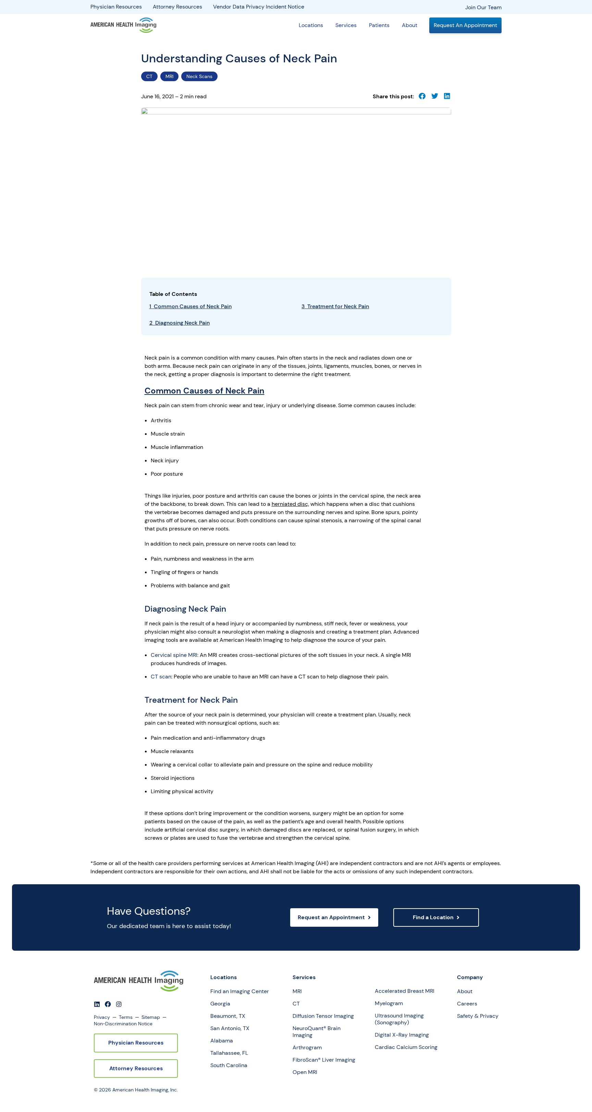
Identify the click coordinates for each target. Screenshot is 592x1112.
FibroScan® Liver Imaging (324, 1060)
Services (346, 25)
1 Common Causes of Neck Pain (190, 306)
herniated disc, (290, 504)
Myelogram (389, 1003)
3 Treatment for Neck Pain (335, 306)
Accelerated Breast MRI (404, 991)
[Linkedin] (97, 1004)
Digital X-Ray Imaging (402, 1035)
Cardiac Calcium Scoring (406, 1047)
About (409, 25)
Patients (379, 25)
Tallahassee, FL (229, 1053)
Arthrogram (307, 1047)
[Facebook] (108, 1004)
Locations (311, 25)
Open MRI (305, 1072)
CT (149, 76)
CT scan (161, 676)
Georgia (220, 1003)
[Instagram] (119, 1004)
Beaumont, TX (227, 1016)
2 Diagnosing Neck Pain (179, 322)
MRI (169, 76)
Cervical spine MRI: (174, 655)
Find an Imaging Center (239, 991)
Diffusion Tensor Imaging (323, 1016)
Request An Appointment (465, 25)
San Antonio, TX (229, 1028)
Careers (467, 1003)
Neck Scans (199, 76)
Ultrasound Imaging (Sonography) (399, 1019)
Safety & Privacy (477, 1016)
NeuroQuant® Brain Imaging (317, 1032)
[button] (422, 96)
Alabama (221, 1040)
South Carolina (228, 1065)
